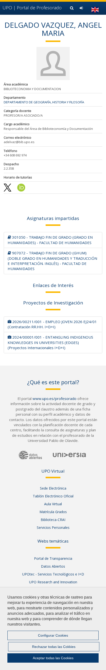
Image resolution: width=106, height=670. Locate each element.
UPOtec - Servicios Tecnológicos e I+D (53, 574)
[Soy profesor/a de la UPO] (82, 8)
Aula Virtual (53, 504)
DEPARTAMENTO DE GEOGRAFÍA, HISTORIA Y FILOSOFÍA (44, 102)
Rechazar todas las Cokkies (53, 647)
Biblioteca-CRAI (53, 519)
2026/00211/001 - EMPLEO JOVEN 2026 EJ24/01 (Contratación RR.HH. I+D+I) (52, 324)
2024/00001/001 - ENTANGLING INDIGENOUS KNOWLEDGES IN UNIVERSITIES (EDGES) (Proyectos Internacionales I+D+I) (50, 342)
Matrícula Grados (53, 511)
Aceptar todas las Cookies (53, 658)
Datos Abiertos (53, 566)
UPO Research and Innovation (53, 582)
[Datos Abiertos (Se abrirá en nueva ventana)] (30, 455)
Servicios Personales (53, 527)
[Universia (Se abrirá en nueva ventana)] (69, 454)
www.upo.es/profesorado (54, 398)
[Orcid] (21, 187)
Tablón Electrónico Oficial (53, 496)
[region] (53, 628)
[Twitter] (8, 187)
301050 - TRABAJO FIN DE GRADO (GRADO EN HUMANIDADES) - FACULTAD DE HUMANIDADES (50, 240)
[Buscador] (72, 8)
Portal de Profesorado (32, 8)
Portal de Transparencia (53, 558)
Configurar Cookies (53, 635)
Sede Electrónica (53, 488)
